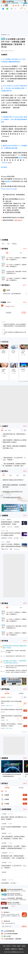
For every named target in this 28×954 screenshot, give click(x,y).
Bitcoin (5, 162)
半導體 (7, 804)
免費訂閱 (24, 926)
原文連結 (4, 167)
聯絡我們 (21, 949)
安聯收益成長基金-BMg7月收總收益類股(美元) (11, 702)
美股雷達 (9, 519)
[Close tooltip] (23, 12)
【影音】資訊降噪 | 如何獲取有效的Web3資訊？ (15, 333)
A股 (7, 530)
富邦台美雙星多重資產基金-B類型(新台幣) (12, 709)
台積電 (7, 799)
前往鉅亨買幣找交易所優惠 (12, 212)
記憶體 (7, 795)
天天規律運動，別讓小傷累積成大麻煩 (23, 352)
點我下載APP (19, 220)
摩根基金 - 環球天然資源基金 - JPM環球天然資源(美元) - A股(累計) (11, 725)
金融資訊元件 (14, 949)
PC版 (4, 946)
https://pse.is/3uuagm (9, 189)
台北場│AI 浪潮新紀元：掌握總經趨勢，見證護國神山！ (16, 265)
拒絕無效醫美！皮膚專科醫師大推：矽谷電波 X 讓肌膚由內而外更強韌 (4, 370)
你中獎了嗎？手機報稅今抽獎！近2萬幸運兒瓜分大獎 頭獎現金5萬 (14, 352)
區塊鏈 (4, 34)
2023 (4, 86)
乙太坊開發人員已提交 (10, 59)
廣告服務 (7, 949)
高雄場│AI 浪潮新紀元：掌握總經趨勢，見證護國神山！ (16, 279)
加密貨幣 (21, 158)
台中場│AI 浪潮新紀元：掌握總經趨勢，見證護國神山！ (16, 258)
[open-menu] (1, 5)
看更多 (24, 248)
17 (19, 145)
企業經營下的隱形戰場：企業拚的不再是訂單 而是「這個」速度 (4, 352)
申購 (25, 710)
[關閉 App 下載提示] (1, 2)
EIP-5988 (22, 59)
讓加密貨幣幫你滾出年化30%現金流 (13, 217)
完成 (20, 117)
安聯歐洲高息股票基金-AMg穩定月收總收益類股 (11, 716)
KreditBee (15, 117)
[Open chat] (25, 9)
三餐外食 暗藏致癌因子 (14, 370)
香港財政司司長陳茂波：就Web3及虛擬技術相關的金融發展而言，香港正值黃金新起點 (15, 325)
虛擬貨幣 (9, 181)
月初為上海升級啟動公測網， (16, 88)
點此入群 (8, 201)
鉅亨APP (9, 946)
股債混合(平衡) (9, 705)
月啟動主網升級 (6, 91)
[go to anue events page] (21, 5)
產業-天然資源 (9, 728)
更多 (25, 430)
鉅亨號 (14, 946)
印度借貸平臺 (7, 117)
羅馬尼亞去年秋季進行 (10, 145)
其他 (7, 720)
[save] (20, 9)
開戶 (25, 703)
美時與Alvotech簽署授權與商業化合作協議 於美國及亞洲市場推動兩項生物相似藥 (23, 370)
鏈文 (9, 34)
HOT (7, 257)
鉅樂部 (18, 946)
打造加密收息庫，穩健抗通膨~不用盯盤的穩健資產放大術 (16, 272)
